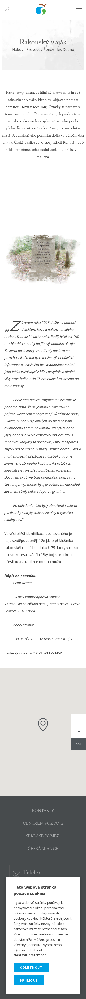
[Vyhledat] (7, 9)
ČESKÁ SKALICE (43, 849)
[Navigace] (78, 8)
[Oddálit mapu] (78, 732)
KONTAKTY (43, 811)
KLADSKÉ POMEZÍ (43, 836)
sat (79, 744)
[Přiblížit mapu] (78, 720)
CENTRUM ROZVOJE (43, 824)
